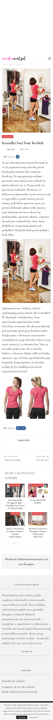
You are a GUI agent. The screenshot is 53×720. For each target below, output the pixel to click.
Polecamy (7, 137)
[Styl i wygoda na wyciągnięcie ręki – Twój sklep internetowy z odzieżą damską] (15, 490)
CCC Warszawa (42, 460)
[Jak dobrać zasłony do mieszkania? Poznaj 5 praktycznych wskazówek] (38, 519)
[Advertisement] (26, 27)
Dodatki (15, 514)
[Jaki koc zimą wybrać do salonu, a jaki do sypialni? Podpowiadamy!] (15, 519)
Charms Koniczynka (12, 460)
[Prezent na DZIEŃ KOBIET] (38, 490)
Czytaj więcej (33, 717)
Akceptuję (21, 717)
